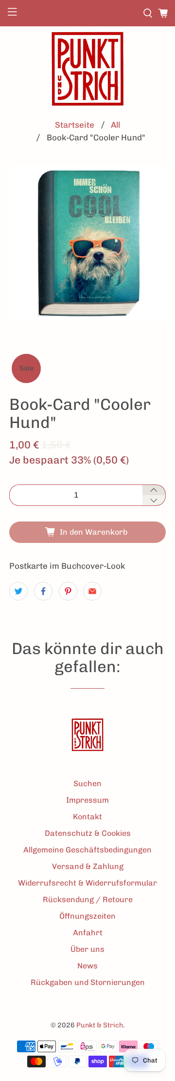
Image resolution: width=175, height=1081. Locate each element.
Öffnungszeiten (87, 916)
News (87, 965)
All (115, 125)
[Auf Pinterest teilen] (68, 591)
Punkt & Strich (99, 1025)
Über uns (87, 949)
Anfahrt (88, 932)
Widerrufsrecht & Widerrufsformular (87, 883)
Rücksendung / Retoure (88, 899)
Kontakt (87, 816)
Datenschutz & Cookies (88, 833)
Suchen (87, 783)
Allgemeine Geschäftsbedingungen (87, 849)
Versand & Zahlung (87, 866)
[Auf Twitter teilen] (18, 591)
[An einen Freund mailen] (92, 591)
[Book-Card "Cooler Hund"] (87, 243)
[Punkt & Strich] (87, 68)
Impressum (87, 800)
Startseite (74, 125)
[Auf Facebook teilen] (43, 591)
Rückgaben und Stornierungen (88, 982)
